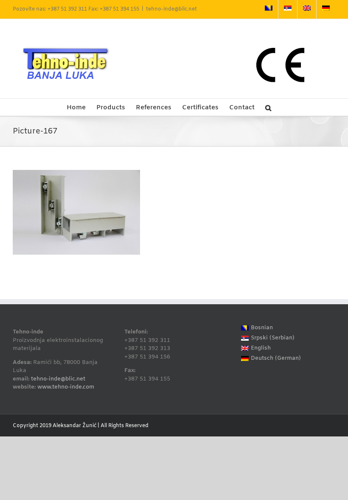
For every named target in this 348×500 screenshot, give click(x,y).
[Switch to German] (326, 9)
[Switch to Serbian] (287, 9)
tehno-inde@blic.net (171, 9)
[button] (268, 107)
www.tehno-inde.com (65, 387)
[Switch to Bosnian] (268, 9)
